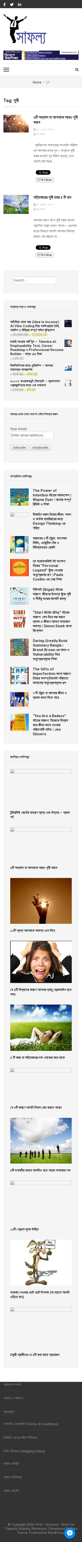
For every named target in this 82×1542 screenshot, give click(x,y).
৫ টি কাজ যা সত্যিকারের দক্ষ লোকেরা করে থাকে (37, 1057)
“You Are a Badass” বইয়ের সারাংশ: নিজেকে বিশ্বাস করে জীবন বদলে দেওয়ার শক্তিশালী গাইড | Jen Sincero (50, 725)
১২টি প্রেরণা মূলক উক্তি (24, 1229)
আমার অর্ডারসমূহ (12, 1477)
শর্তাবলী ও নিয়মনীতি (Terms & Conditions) (31, 1424)
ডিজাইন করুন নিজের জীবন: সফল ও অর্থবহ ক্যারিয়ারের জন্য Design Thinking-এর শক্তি (52, 521)
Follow (47, 179)
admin (41, 134)
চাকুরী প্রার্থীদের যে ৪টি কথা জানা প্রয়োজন (34, 1355)
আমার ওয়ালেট (11, 1491)
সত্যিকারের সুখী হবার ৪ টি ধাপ (52, 197)
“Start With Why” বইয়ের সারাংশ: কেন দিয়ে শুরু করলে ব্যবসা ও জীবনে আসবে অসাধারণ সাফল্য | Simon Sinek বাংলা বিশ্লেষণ (52, 621)
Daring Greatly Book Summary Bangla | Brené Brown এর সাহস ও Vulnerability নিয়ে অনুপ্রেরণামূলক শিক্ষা (51, 650)
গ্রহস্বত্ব (8, 1412)
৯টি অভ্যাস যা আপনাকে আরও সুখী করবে (55, 120)
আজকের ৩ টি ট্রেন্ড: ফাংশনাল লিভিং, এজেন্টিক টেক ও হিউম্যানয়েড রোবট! (50, 542)
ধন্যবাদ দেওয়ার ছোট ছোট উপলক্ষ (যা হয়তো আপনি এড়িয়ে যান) (39, 1294)
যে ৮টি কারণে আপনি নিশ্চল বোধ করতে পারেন (36, 1107)
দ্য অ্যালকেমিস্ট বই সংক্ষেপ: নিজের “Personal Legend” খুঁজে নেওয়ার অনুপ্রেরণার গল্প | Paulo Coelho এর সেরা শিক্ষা (49, 570)
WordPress (56, 1533)
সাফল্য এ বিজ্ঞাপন (13, 1398)
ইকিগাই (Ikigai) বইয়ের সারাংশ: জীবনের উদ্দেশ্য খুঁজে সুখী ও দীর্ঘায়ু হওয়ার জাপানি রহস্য (52, 594)
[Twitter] (12, 5)
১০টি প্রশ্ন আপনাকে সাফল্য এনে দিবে (32, 930)
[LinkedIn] (19, 5)
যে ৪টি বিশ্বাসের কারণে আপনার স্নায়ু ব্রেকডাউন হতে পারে (41, 992)
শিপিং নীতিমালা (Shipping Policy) (24, 1451)
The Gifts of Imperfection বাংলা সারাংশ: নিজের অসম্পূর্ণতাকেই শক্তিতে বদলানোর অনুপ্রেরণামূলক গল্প (52, 676)
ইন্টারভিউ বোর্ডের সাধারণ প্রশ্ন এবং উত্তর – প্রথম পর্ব (40, 814)
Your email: (18, 429)
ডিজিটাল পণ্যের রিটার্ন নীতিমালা (20, 1438)
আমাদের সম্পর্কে (12, 1385)
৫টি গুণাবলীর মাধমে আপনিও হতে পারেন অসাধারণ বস (40, 1170)
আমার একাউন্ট (11, 1463)
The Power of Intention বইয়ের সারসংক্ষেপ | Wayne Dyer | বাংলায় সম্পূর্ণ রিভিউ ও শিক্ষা (52, 497)
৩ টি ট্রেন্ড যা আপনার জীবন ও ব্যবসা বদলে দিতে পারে (50, 695)
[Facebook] (4, 5)
